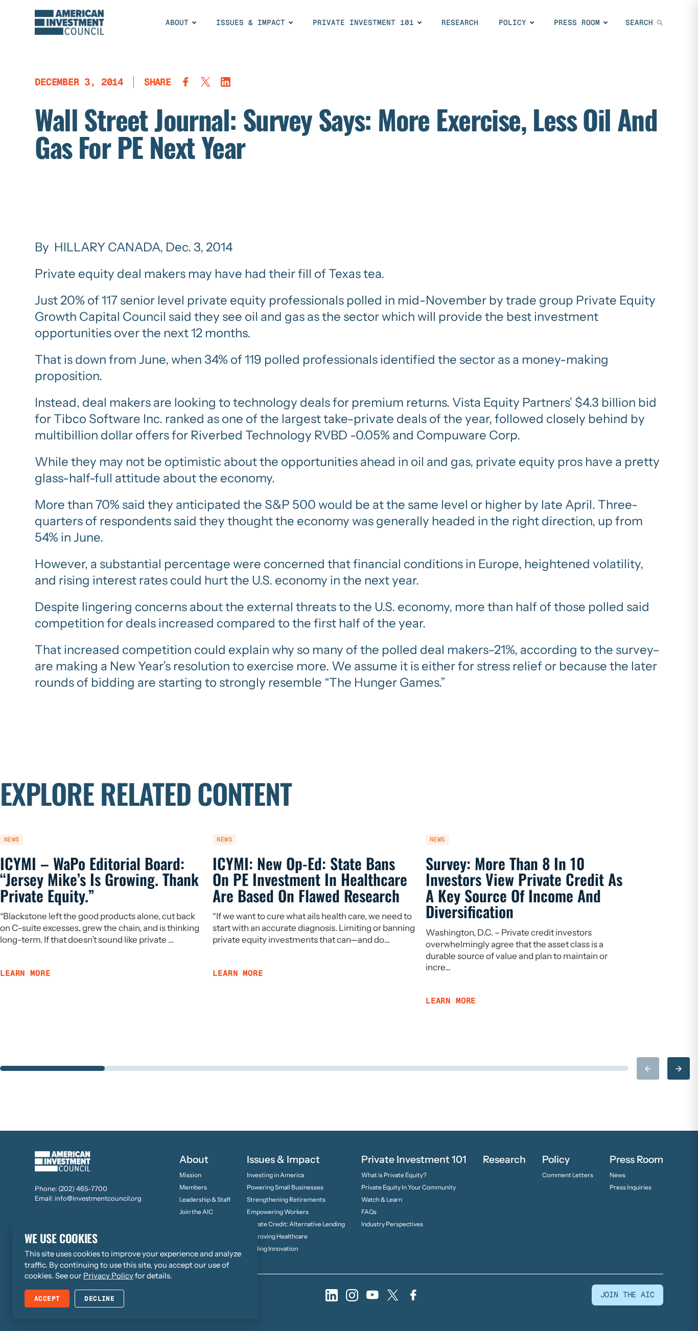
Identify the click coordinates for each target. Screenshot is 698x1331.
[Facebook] (413, 1295)
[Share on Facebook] (186, 82)
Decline (99, 1298)
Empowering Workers (278, 1212)
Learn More (25, 973)
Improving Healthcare (277, 1236)
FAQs (369, 1212)
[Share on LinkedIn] (225, 82)
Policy (512, 22)
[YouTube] (372, 1295)
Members (193, 1187)
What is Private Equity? (394, 1175)
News (617, 1175)
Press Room (577, 22)
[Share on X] (206, 82)
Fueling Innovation (272, 1248)
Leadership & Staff (204, 1199)
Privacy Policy (108, 1275)
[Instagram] (352, 1295)
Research (459, 22)
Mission (190, 1175)
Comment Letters (567, 1175)
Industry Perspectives (392, 1224)
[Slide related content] (52, 1068)
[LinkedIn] (331, 1295)
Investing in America (275, 1175)
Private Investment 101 (363, 22)
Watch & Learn (381, 1199)
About (177, 22)
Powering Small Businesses (285, 1187)
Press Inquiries (631, 1187)
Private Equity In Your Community (408, 1187)
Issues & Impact (250, 22)
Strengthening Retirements (286, 1199)
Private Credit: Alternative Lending (296, 1224)
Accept (47, 1298)
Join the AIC (196, 1212)
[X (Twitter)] (393, 1295)
